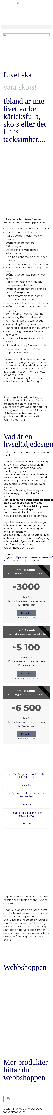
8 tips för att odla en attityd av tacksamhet (26, 795)
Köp (10, 1046)
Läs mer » (26, 785)
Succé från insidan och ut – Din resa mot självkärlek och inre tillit (12, 1019)
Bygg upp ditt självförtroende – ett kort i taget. (32, 1029)
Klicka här (26, 613)
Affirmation (25, 1021)
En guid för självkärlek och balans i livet (26, 814)
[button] (26, 27)
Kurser (40, 1014)
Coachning (8, 1004)
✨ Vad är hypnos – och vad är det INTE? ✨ (26, 776)
